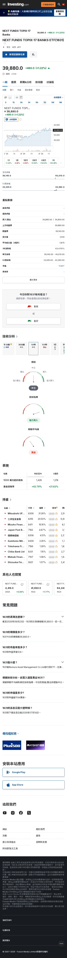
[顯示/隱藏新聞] (21, 97)
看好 (36, 321)
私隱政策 (6, 930)
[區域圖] (10, 97)
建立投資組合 (9, 842)
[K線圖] (5, 97)
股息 (38, 90)
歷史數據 (28, 90)
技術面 (39, 82)
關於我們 (40, 829)
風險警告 (6, 940)
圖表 (13, 82)
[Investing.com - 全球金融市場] (18, 4)
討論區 (50, 82)
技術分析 (8, 336)
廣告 (38, 835)
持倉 (19, 90)
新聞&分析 (26, 82)
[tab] (7, 348)
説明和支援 (41, 842)
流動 (4, 835)
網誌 (4, 829)
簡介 (12, 90)
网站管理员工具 (10, 848)
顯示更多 (33, 280)
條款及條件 (7, 920)
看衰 (36, 306)
